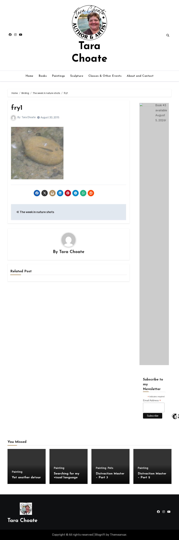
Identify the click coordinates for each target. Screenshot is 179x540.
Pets (110, 468)
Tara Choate (29, 117)
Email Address (152, 400)
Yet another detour (26, 477)
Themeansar (118, 534)
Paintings (58, 76)
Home (29, 76)
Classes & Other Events (104, 76)
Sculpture (76, 76)
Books (43, 76)
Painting (17, 472)
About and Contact (140, 76)
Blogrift (100, 534)
